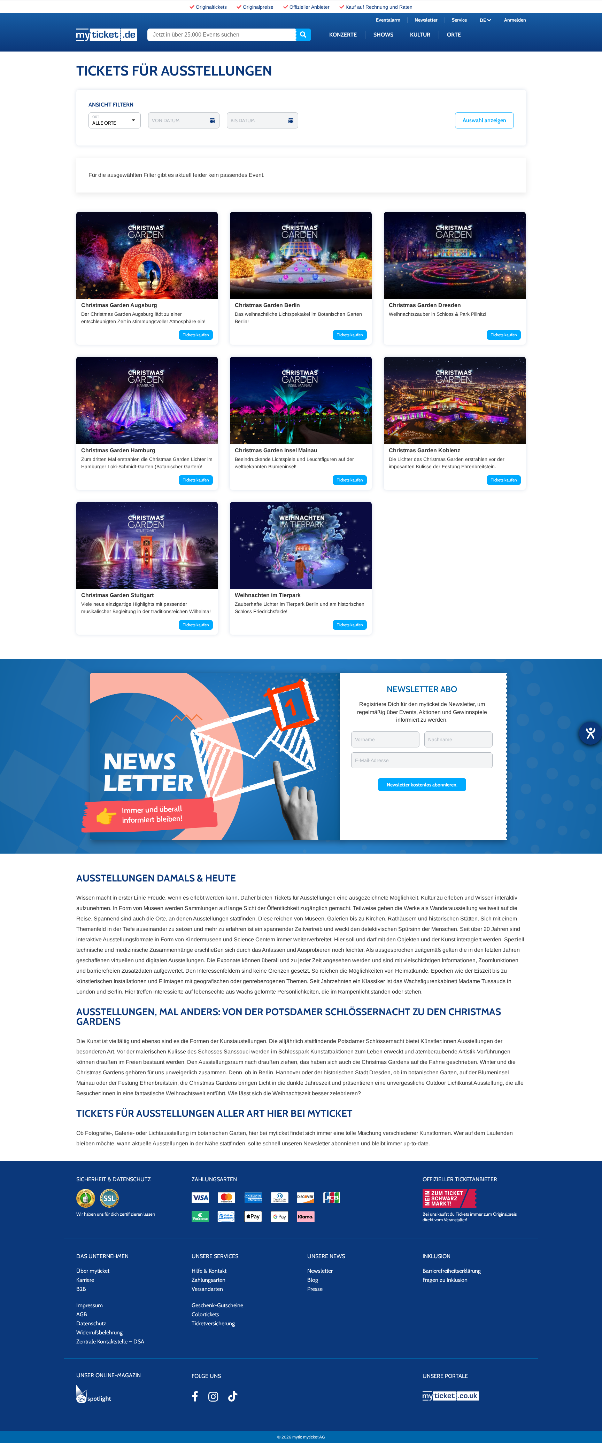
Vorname (365, 711)
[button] (422, 756)
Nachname (440, 711)
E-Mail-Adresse (372, 732)
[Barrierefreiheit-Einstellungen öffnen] (590, 733)
